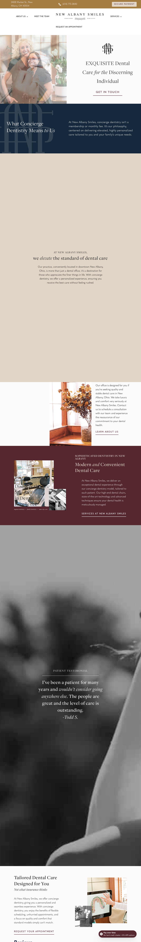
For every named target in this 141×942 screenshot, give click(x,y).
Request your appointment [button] (34, 932)
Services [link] (114, 16)
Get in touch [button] (108, 92)
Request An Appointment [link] (69, 27)
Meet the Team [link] (41, 16)
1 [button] (26, 98)
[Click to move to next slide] (66, 69)
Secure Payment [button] (124, 4)
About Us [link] (21, 16)
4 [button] (37, 98)
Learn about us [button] (107, 432)
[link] (67, 4)
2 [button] (30, 98)
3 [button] (33, 98)
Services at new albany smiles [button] (104, 514)
